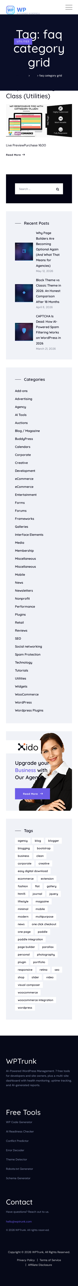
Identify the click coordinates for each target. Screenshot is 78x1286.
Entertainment (26, 495)
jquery (53, 894)
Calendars (22, 447)
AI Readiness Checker (20, 1131)
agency (23, 840)
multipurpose (44, 916)
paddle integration (30, 939)
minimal (23, 909)
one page (24, 932)
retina (43, 969)
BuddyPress (24, 439)
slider (35, 977)
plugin (22, 962)
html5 (21, 894)
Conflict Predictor (17, 1141)
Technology (23, 662)
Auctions (21, 423)
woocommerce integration (35, 1000)
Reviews (21, 630)
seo (57, 969)
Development (25, 471)
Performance (25, 606)
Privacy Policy (26, 1260)
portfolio (39, 962)
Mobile (20, 575)
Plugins (20, 614)
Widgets (21, 686)
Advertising (23, 399)
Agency (20, 407)
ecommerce (26, 878)
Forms (20, 503)
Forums (21, 511)
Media (19, 543)
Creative (21, 463)
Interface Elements (29, 535)
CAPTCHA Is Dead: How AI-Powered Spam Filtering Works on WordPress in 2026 (48, 329)
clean (40, 856)
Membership (24, 551)
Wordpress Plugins (29, 710)
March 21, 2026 (46, 348)
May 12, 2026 (44, 271)
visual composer (29, 985)
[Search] (58, 188)
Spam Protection (27, 654)
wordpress (25, 1007)
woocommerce (28, 992)
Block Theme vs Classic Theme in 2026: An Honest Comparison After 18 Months (48, 291)
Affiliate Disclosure (40, 1265)
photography (46, 954)
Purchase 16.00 (35, 145)
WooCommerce (27, 694)
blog (38, 840)
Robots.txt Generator (19, 1169)
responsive (25, 969)
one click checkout (44, 924)
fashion (23, 886)
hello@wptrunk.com (19, 1221)
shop (21, 977)
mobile (40, 909)
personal (24, 954)
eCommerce (24, 479)
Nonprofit (22, 598)
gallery (51, 886)
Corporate (23, 455)
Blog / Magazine (27, 431)
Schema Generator (18, 1178)
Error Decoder (15, 1150)
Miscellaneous (25, 559)
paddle (42, 932)
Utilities (23, 41)
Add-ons (21, 391)
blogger (53, 840)
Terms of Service (50, 1260)
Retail (19, 622)
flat (37, 886)
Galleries (21, 527)
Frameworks (24, 519)
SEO (18, 638)
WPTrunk (38, 1252)
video (50, 977)
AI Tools (21, 415)
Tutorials (21, 670)
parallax (48, 947)
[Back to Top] (69, 1279)
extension (47, 878)
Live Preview (15, 145)
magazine (42, 901)
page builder (26, 947)
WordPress (23, 702)
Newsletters (24, 590)
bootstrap (44, 848)
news (21, 924)
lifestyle (23, 901)
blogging (24, 848)
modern (23, 916)
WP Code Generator (19, 1122)
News (19, 582)
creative (44, 863)
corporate (24, 863)
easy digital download (33, 871)
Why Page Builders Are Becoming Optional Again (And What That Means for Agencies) (48, 249)
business (23, 856)
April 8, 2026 (44, 307)
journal (37, 894)
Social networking (28, 646)
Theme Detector (16, 1159)
